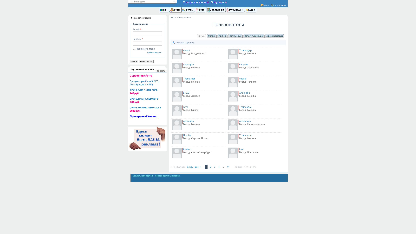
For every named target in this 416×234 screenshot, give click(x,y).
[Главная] (172, 17)
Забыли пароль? (154, 52)
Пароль (137, 39)
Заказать (161, 71)
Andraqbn (188, 64)
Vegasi (242, 78)
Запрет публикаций (254, 36)
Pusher (186, 149)
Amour (186, 50)
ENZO (186, 92)
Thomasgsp (245, 50)
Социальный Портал (205, 2)
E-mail (136, 29)
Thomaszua (245, 106)
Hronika (187, 135)
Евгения (243, 64)
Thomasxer (189, 78)
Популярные (235, 36)
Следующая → (194, 167)
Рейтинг (222, 36)
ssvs (185, 106)
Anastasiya (245, 121)
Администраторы (274, 36)
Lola (241, 149)
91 (228, 167)
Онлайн (211, 36)
